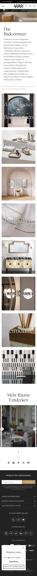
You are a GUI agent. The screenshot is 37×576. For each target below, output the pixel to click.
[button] (2, 429)
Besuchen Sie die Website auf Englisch (14, 89)
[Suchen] (26, 6)
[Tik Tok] (16, 533)
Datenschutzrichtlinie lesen (18, 489)
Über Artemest (7, 1)
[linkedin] (14, 463)
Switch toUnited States (13, 567)
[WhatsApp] (18, 520)
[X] (23, 463)
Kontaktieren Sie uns (28, 1)
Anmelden (28, 482)
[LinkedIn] (21, 533)
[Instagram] (6, 533)
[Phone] (14, 520)
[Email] (28, 463)
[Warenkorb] (34, 6)
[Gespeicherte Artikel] (30, 6)
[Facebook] (9, 463)
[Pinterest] (18, 463)
